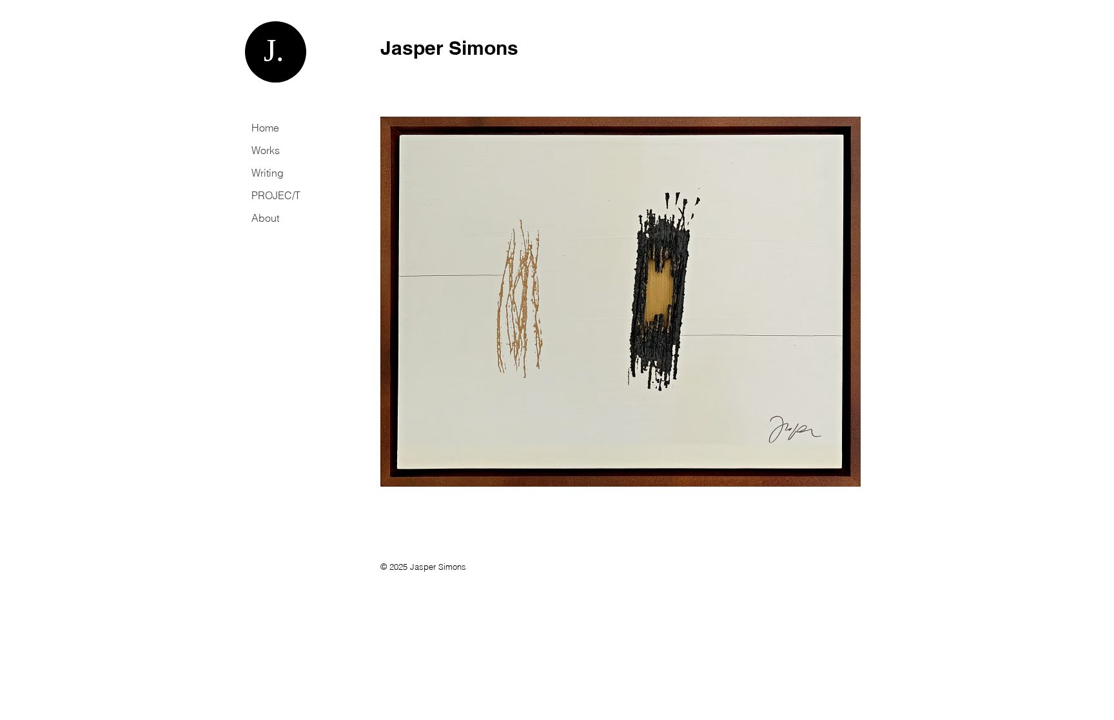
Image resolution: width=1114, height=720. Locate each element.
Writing (267, 172)
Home (265, 127)
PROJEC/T (275, 195)
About (265, 217)
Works (265, 150)
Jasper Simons (449, 47)
